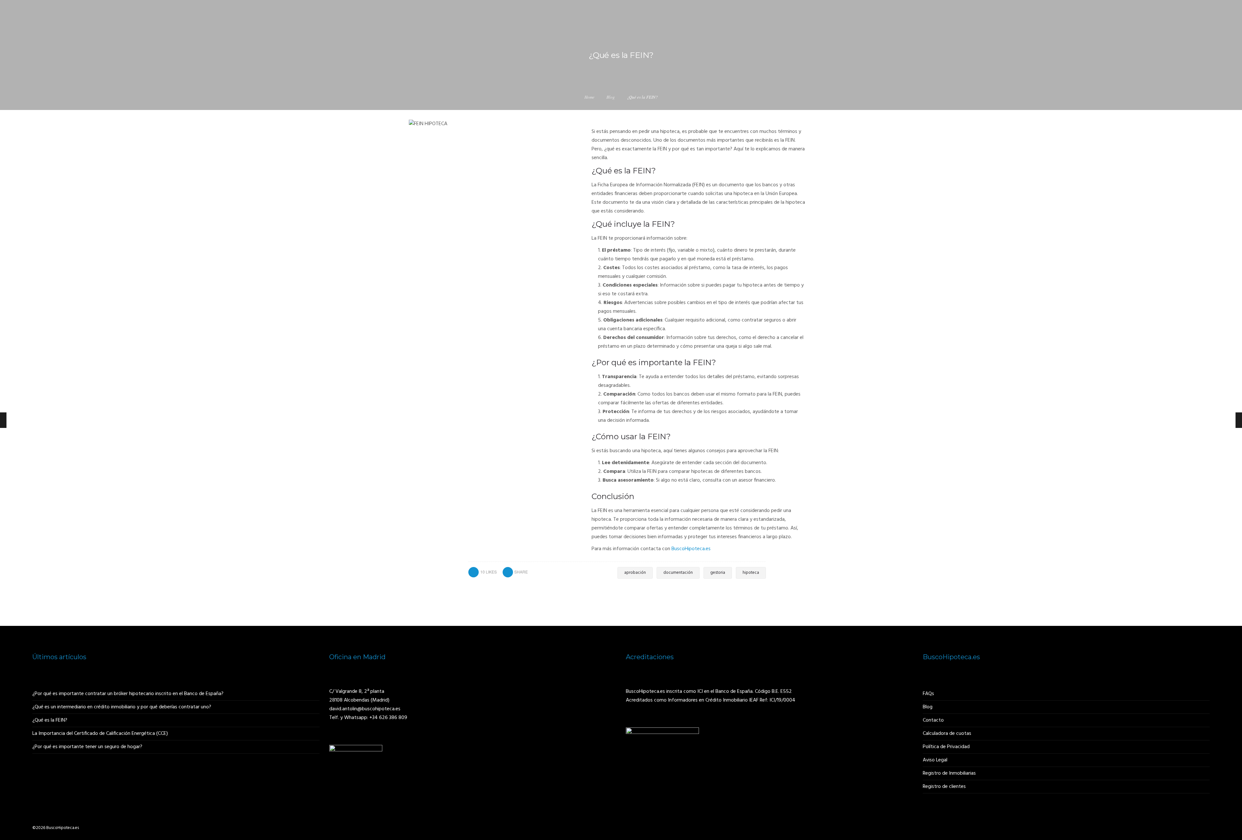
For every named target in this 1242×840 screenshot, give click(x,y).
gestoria (717, 572)
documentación (678, 572)
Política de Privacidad (946, 747)
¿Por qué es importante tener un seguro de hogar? (87, 747)
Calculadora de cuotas (947, 733)
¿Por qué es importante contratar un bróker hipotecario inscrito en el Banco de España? (127, 694)
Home (589, 97)
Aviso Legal (935, 760)
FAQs (928, 694)
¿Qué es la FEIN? (49, 720)
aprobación (635, 572)
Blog (610, 97)
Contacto (933, 720)
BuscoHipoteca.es (691, 549)
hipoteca (751, 572)
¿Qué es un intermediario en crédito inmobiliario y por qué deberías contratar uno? (121, 707)
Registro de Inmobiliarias (949, 773)
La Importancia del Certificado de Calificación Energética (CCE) (100, 733)
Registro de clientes (944, 786)
